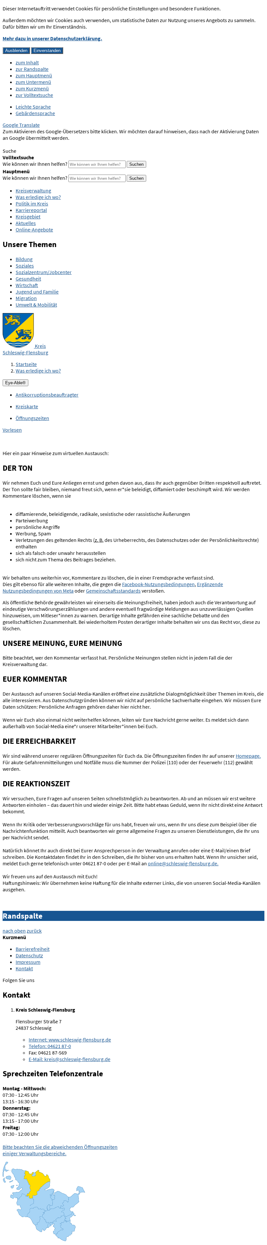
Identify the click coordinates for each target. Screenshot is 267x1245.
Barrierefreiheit (32, 949)
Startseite (26, 364)
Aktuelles (26, 223)
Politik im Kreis (32, 203)
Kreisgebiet (28, 216)
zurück (34, 930)
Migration (26, 298)
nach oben (14, 930)
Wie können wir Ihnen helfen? (35, 164)
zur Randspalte (32, 69)
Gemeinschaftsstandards (113, 590)
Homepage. (248, 756)
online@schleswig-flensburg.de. (183, 863)
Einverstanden (47, 50)
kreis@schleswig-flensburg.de (69, 1059)
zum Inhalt (27, 62)
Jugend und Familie (37, 291)
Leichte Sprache (33, 106)
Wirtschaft (27, 285)
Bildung (24, 259)
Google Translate (21, 125)
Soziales (25, 265)
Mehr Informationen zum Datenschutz (44, 144)
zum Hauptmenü (34, 75)
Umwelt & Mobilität (36, 304)
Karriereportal (31, 210)
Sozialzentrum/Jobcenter (44, 272)
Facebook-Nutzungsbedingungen (158, 584)
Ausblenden (16, 50)
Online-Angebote (34, 229)
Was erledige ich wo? (38, 197)
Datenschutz (29, 955)
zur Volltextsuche (34, 95)
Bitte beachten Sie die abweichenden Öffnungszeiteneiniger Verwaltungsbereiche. (60, 1150)
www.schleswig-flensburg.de (70, 1039)
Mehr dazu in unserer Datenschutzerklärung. (52, 38)
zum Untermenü (33, 82)
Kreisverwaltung (33, 190)
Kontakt (24, 968)
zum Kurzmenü (32, 88)
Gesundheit (28, 278)
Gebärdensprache (35, 113)
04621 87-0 (50, 1046)
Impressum (28, 962)
